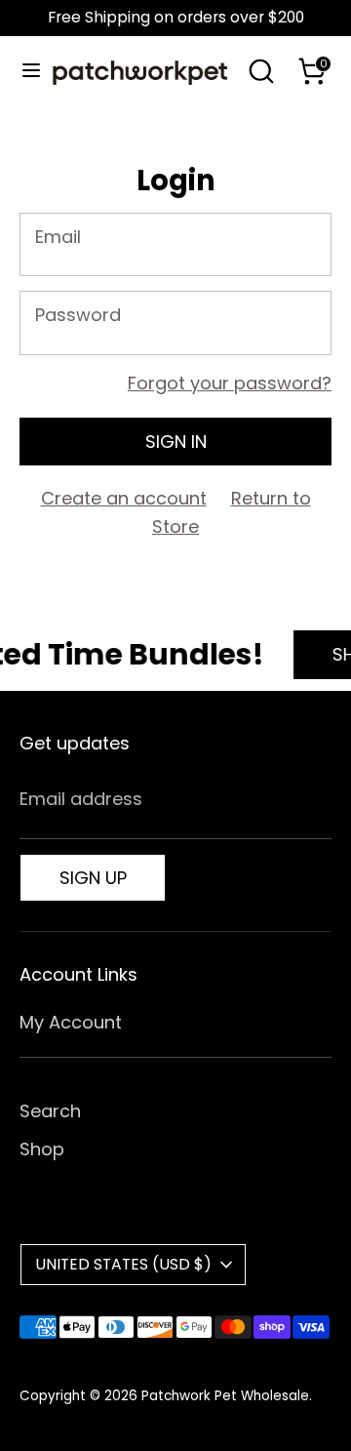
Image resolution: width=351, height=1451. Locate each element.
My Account (71, 1022)
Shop (42, 1149)
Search (50, 1111)
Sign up (93, 878)
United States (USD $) (123, 1264)
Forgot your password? (230, 383)
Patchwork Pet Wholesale (225, 1396)
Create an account (124, 498)
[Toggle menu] (24, 71)
